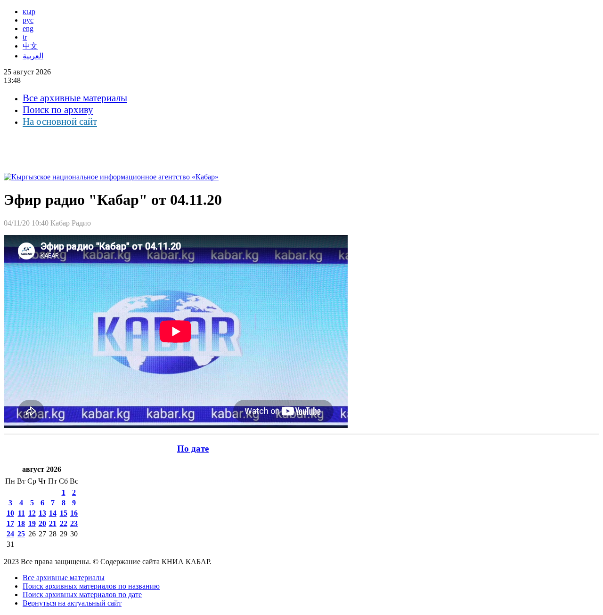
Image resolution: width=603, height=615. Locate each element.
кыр (29, 12)
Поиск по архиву (58, 109)
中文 (30, 46)
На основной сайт (60, 121)
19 (32, 523)
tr (25, 37)
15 (63, 513)
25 (21, 534)
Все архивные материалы (75, 98)
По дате (193, 448)
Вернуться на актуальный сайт (72, 603)
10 (10, 513)
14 (53, 513)
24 (10, 534)
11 (21, 513)
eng (28, 28)
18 (21, 523)
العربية (33, 56)
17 (10, 523)
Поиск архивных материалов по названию (91, 586)
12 (32, 513)
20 (42, 523)
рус (28, 20)
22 (63, 523)
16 (74, 513)
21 (53, 523)
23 (74, 523)
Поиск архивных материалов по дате (82, 595)
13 (42, 513)
